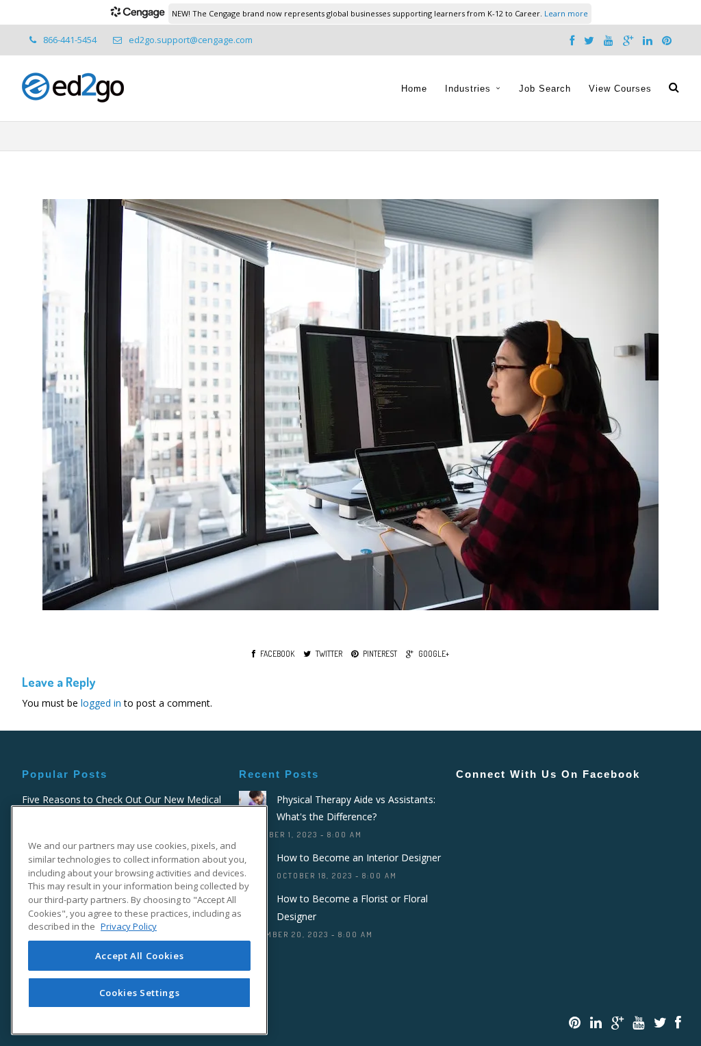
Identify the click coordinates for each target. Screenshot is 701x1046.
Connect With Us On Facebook (548, 774)
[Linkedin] (647, 41)
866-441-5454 (70, 40)
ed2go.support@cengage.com (191, 40)
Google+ (433, 654)
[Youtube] (608, 41)
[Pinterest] (667, 41)
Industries (468, 88)
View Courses (620, 88)
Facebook (277, 654)
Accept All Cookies (139, 956)
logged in (101, 702)
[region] (139, 920)
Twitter (329, 654)
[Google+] (628, 41)
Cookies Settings (139, 992)
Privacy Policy (129, 926)
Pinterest (380, 654)
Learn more (566, 13)
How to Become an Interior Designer (359, 857)
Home (414, 88)
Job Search (545, 88)
